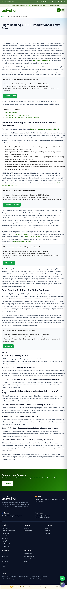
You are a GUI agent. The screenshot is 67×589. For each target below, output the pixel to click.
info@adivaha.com (9, 1)
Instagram (26, 561)
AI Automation (6, 543)
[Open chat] (62, 584)
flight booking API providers (20, 234)
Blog (3, 553)
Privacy (4, 564)
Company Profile (28, 553)
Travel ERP (5, 535)
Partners (47, 530)
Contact (47, 533)
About (47, 528)
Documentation (28, 530)
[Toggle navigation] (63, 10)
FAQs (3, 558)
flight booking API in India (22, 241)
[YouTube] (61, 2)
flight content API (11, 113)
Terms (3, 566)
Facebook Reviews (29, 558)
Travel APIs (27, 528)
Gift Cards (5, 538)
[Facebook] (52, 2)
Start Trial (7, 484)
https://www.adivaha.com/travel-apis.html (44, 129)
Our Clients (43, 1)
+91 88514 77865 (45, 517)
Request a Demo (10, 96)
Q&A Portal (5, 561)
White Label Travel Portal (9, 576)
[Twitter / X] (55, 2)
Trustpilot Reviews (29, 556)
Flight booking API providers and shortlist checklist (22, 117)
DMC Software (6, 533)
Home (3, 16)
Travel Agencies (6, 528)
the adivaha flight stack (41, 60)
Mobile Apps (5, 546)
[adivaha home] (9, 10)
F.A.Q (36, 1)
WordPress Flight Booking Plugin (33, 579)
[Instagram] (64, 2)
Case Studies (5, 556)
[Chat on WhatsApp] (62, 578)
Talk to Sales (9, 263)
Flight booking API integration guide (17, 115)
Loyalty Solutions (7, 541)
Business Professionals (8, 530)
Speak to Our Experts (12, 204)
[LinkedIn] (58, 2)
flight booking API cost (32, 237)
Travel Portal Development (39, 576)
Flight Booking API (24, 576)
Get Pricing (8, 346)
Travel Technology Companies (12, 579)
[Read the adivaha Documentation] (59, 10)
